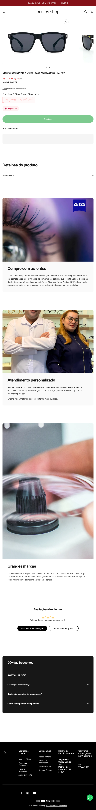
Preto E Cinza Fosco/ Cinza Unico (19, 100)
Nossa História (44, 757)
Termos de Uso (45, 766)
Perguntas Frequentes (23, 764)
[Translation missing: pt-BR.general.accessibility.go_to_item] (46, 67)
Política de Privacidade (43, 761)
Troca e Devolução (23, 770)
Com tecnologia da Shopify (56, 806)
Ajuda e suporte (25, 775)
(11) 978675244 (83, 765)
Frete (4, 88)
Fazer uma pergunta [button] (63, 628)
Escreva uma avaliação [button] (32, 628)
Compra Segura (45, 770)
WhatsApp (24, 399)
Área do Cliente (24, 759)
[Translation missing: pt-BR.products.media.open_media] (66, 21)
